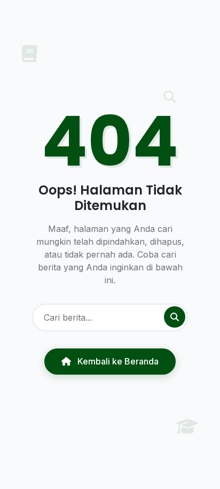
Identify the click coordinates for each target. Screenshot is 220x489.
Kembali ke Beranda (117, 361)
